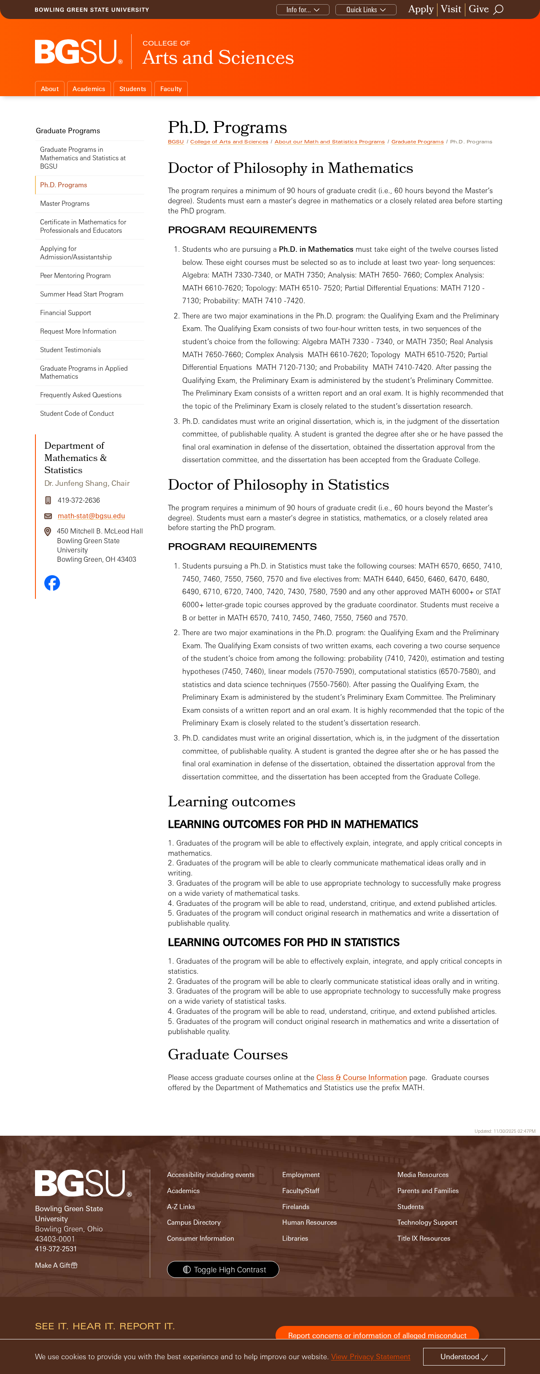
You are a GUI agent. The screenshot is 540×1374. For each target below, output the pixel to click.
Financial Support (65, 313)
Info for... (298, 9)
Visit (451, 9)
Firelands (296, 1207)
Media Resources (423, 1175)
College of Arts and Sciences (229, 142)
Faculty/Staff (300, 1191)
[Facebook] (52, 583)
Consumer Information (200, 1238)
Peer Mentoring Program (75, 276)
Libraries (295, 1238)
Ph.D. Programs (63, 185)
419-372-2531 (56, 1249)
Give (479, 9)
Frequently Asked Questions (81, 395)
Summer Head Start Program (82, 294)
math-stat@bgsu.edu (91, 516)
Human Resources (309, 1222)
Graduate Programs (418, 142)
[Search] (498, 9)
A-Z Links (181, 1207)
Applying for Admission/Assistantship (76, 253)
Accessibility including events (211, 1175)
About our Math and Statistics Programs (330, 142)
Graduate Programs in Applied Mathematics (84, 372)
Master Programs (64, 203)
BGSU (176, 142)
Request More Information (78, 331)
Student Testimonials (70, 350)
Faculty (171, 88)
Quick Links (361, 9)
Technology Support (427, 1222)
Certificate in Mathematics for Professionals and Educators (83, 226)
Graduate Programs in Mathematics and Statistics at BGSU (83, 157)
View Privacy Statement (370, 1356)
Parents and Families (428, 1191)
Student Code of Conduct (77, 414)
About (50, 88)
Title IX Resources (424, 1238)
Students (132, 88)
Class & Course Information (361, 1077)
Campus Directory (194, 1222)
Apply (421, 9)
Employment (301, 1175)
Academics (89, 88)
